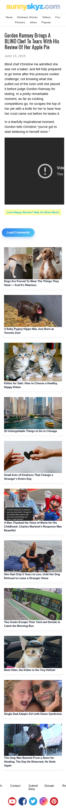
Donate (49, 785)
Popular (46, 22)
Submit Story (33, 787)
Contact (15, 785)
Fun (57, 17)
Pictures (20, 22)
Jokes (33, 22)
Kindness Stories (27, 17)
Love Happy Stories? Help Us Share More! (33, 212)
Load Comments (18, 232)
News (9, 17)
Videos (46, 17)
